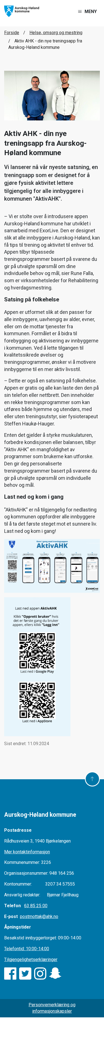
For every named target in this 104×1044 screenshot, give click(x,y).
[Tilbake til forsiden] (21, 11)
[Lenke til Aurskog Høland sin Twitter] (25, 973)
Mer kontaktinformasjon (27, 851)
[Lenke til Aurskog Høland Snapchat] (55, 973)
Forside (11, 32)
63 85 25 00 (35, 905)
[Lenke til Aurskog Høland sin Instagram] (40, 973)
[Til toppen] (92, 778)
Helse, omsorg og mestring (55, 32)
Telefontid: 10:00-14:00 (26, 948)
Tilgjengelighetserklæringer (30, 959)
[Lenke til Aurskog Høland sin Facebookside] (10, 973)
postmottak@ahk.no (39, 916)
